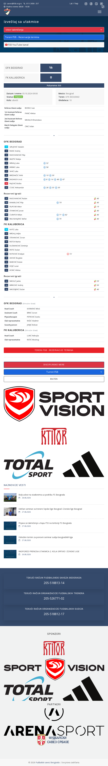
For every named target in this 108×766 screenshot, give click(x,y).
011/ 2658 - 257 (32, 3)
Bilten (54, 379)
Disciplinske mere (54, 365)
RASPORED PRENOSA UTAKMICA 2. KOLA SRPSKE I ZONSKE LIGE (49, 551)
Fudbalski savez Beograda (48, 762)
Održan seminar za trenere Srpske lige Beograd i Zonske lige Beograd (50, 509)
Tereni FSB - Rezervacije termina (54, 350)
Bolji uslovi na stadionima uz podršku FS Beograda (42, 494)
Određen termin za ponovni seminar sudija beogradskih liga (46, 537)
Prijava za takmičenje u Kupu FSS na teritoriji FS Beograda (45, 523)
